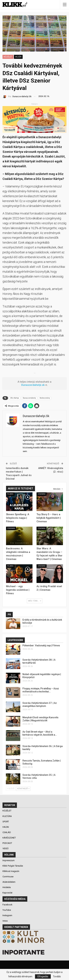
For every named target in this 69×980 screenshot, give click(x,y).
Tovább (57, 976)
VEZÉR (18, 57)
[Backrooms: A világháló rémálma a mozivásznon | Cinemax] (19, 536)
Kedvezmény (45, 398)
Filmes (10, 494)
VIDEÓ (6, 848)
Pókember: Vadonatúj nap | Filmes (41, 645)
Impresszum (9, 860)
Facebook (7, 904)
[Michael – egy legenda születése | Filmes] (19, 573)
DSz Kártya (14, 398)
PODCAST (8, 843)
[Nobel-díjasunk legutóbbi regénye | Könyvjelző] (13, 678)
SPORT (6, 821)
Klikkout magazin (11, 871)
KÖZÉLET (8, 57)
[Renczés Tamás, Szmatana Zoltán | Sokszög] (13, 764)
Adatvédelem (9, 882)
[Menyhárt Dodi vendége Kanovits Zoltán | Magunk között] (13, 721)
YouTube (7, 910)
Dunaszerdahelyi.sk (33, 384)
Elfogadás (43, 976)
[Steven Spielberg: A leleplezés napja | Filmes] (19, 501)
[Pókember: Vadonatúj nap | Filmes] (13, 649)
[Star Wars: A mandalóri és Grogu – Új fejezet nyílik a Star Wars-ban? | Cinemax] (50, 536)
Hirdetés (7, 887)
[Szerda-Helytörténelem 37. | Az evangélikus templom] (13, 706)
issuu (5, 920)
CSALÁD (7, 832)
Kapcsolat (7, 892)
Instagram (7, 915)
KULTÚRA (7, 816)
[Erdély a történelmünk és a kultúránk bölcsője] (13, 623)
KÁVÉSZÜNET (9, 837)
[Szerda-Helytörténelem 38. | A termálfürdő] (13, 663)
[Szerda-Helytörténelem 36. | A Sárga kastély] (13, 750)
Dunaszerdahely (29, 398)
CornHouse (8, 876)
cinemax (41, 494)
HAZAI (6, 827)
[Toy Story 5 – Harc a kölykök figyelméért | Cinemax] (50, 501)
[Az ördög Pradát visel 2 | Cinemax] (50, 573)
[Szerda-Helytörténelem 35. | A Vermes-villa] (13, 778)
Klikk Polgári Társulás (13, 866)
